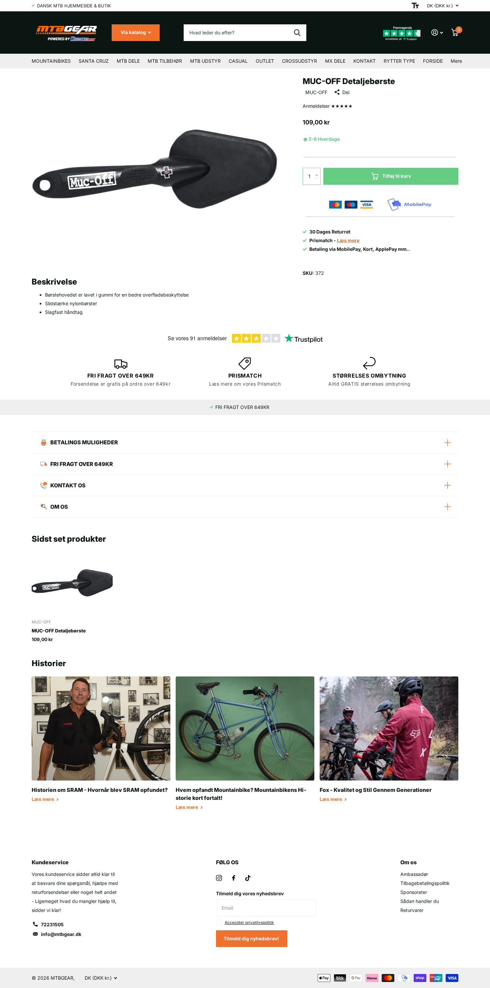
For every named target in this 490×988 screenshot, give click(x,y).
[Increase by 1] (318, 170)
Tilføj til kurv (396, 176)
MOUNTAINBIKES (51, 61)
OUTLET (265, 61)
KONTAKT (364, 61)
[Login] (437, 32)
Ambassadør (414, 874)
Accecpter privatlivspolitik (249, 922)
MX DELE (335, 61)
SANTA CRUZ (94, 61)
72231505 (52, 924)
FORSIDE (433, 61)
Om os (408, 862)
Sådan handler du (419, 901)
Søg (297, 32)
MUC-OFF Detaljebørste (59, 630)
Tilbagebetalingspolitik (425, 883)
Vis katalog (134, 32)
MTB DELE (128, 61)
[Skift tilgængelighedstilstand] (415, 5)
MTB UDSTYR (205, 61)
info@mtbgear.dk (61, 934)
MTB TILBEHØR (165, 61)
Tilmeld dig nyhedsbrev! (252, 938)
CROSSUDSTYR (299, 61)
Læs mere (43, 799)
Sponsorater (413, 892)
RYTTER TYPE (399, 61)
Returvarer (411, 910)
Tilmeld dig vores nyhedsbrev (250, 893)
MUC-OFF (316, 92)
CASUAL (238, 61)
